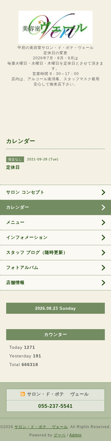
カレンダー (17, 207)
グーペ (60, 435)
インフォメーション (27, 237)
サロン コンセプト (25, 192)
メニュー (15, 222)
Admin (75, 435)
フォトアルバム (22, 267)
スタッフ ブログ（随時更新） (37, 252)
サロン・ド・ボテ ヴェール (41, 427)
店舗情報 (15, 282)
